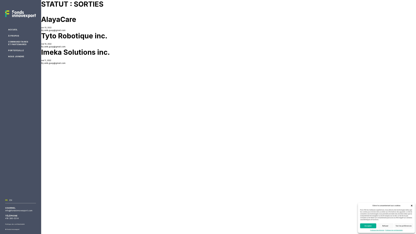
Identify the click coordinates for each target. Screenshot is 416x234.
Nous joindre (16, 56)
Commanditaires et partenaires (18, 43)
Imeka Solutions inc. (75, 52)
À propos (13, 36)
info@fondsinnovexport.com (18, 210)
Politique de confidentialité (394, 230)
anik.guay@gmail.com (55, 30)
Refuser (385, 226)
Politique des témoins (377, 230)
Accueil (13, 30)
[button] (412, 206)
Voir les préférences (404, 226)
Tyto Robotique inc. (74, 36)
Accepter (368, 226)
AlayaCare (58, 19)
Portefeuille (16, 50)
